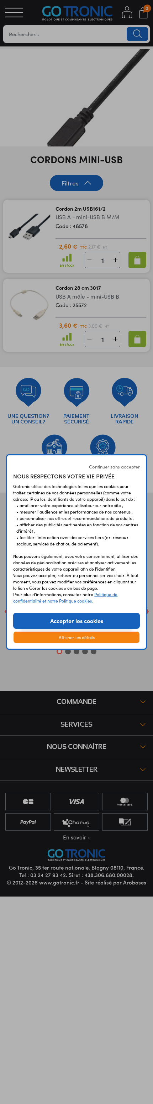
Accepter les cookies (76, 621)
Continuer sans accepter (114, 467)
